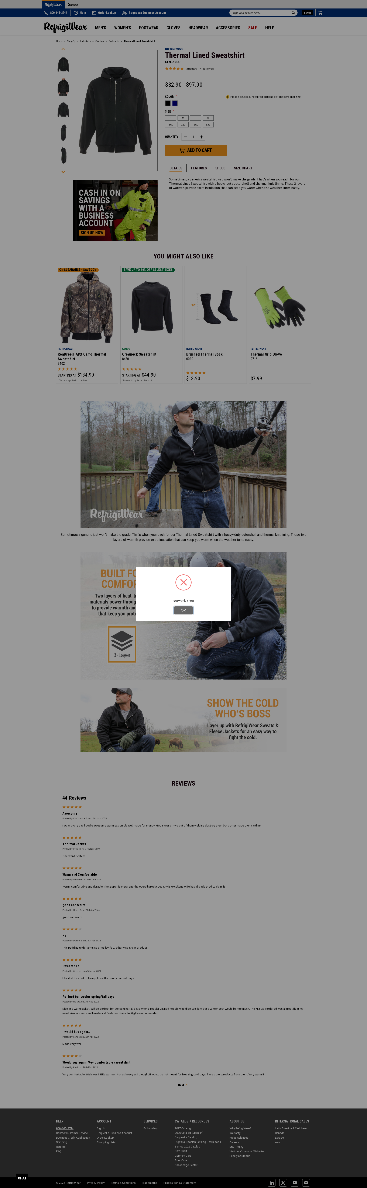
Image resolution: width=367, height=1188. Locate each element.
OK (183, 610)
